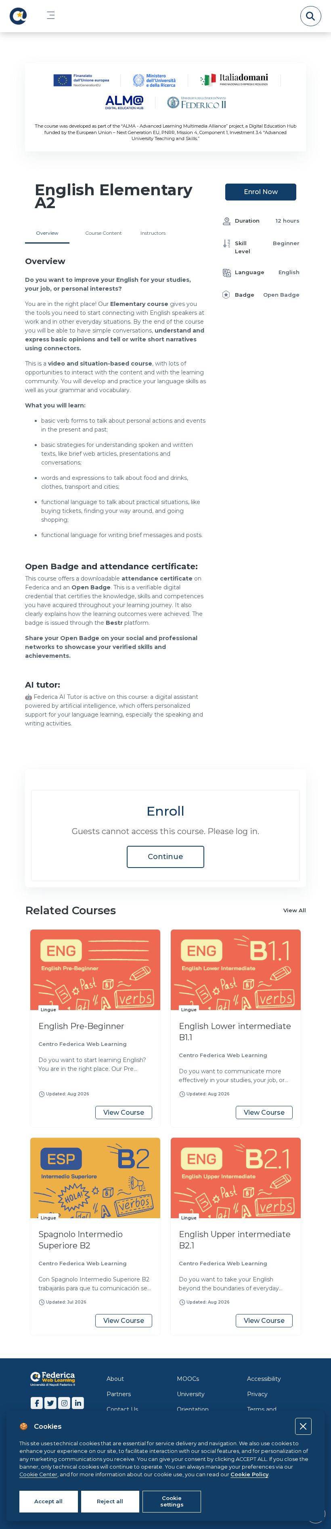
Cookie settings (172, 1501)
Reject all (110, 1501)
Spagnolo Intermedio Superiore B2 (80, 1239)
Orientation (193, 1409)
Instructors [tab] (153, 233)
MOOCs (188, 1378)
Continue (165, 856)
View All (294, 910)
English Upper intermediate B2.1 (235, 1239)
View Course (123, 1112)
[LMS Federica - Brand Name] (18, 16)
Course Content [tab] (103, 233)
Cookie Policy (249, 1474)
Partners (119, 1394)
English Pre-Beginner (81, 1026)
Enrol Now (261, 192)
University (191, 1394)
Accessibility (264, 1378)
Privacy (257, 1394)
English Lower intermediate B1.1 (235, 1031)
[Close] (303, 1426)
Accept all (48, 1501)
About (115, 1378)
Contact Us (122, 1409)
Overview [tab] (47, 233)
